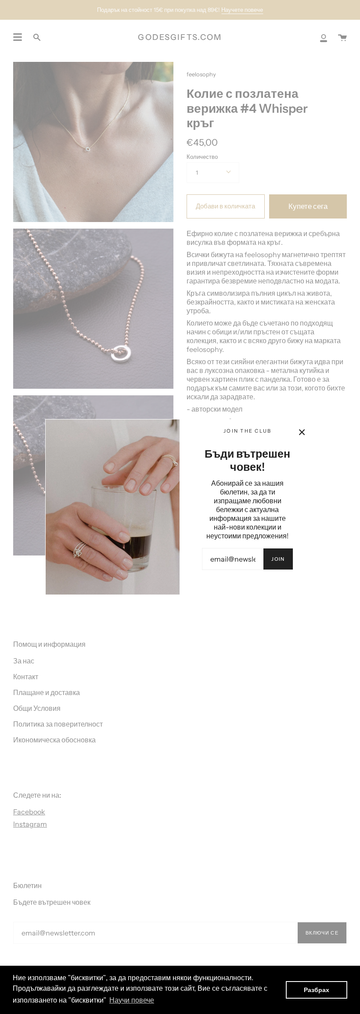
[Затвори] (302, 432)
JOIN (277, 559)
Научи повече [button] (131, 1000)
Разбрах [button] (316, 989)
